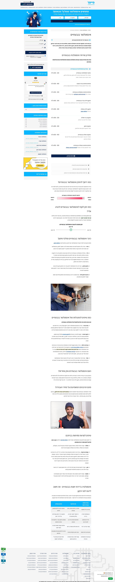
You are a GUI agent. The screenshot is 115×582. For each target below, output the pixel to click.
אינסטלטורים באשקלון (53, 565)
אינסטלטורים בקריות (31, 565)
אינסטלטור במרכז (56, 7)
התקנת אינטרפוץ (65, 562)
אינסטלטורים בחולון (43, 569)
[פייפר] (91, 3)
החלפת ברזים (65, 567)
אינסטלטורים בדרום (54, 574)
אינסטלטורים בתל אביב (42, 556)
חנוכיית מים (66, 565)
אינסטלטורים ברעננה (42, 558)
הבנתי (110, 578)
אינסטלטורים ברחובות (53, 558)
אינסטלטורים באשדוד (53, 556)
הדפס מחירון (70, 156)
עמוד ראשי (88, 556)
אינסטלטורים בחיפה (31, 556)
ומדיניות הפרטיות (77, 24)
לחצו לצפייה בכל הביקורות (36, 92)
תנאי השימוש (83, 24)
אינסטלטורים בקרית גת (53, 567)
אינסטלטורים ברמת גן (42, 560)
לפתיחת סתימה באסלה (71, 147)
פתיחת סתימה (64, 440)
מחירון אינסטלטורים (86, 558)
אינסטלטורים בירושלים (53, 571)
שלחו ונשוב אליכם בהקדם (35, 52)
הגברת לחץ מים (65, 571)
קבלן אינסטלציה (65, 574)
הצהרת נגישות (87, 576)
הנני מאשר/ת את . (82, 24)
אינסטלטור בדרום (39, 7)
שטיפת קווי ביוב (76, 560)
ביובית (81, 347)
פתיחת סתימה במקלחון (79, 94)
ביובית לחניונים (76, 558)
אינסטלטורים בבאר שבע (53, 560)
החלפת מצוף (84, 111)
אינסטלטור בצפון (64, 7)
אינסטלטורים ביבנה (54, 562)
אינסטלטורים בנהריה (31, 560)
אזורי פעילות (87, 560)
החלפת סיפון (57, 243)
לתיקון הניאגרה (66, 334)
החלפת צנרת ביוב (75, 347)
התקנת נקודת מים (64, 569)
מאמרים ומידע (87, 565)
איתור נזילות (70, 7)
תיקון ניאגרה (65, 560)
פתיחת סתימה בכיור (75, 567)
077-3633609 (36, 67)
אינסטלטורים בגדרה (53, 569)
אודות (89, 567)
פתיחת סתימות (77, 7)
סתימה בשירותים (76, 565)
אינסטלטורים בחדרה (31, 567)
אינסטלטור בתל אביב (42, 119)
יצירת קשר (88, 569)
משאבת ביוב (65, 558)
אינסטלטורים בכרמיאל (31, 558)
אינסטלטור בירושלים (48, 7)
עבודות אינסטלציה (84, 7)
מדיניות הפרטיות (87, 574)
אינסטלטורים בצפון (32, 569)
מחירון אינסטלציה (24, 7)
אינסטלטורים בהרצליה (42, 565)
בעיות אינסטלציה (31, 7)
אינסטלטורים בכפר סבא (42, 562)
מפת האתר (88, 578)
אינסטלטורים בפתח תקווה (41, 567)
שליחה (71, 21)
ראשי (90, 7)
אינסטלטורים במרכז (42, 571)
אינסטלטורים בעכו (32, 562)
